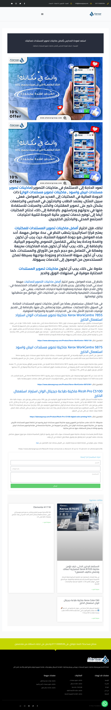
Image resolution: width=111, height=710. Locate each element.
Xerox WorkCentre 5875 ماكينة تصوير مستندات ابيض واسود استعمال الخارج (59, 349)
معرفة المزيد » (95, 589)
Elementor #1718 (42, 507)
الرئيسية (75, 45)
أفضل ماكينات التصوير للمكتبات (42, 281)
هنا (37, 442)
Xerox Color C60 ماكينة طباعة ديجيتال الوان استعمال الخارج (81, 601)
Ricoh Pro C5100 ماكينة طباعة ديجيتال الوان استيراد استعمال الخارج (58, 393)
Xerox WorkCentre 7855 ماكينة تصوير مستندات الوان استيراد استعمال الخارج (59, 317)
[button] (42, 14)
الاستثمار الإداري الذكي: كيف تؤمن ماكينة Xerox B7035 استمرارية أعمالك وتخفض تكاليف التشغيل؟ (81, 569)
